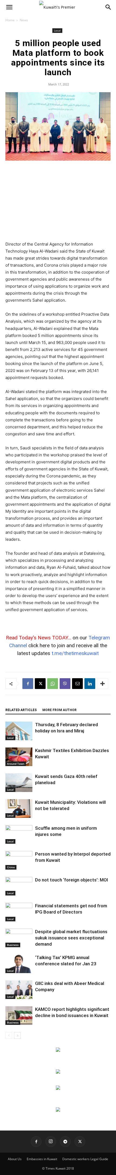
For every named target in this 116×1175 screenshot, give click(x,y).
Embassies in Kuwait (42, 1159)
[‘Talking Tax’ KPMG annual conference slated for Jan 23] (18, 964)
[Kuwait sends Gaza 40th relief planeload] (18, 782)
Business (13, 945)
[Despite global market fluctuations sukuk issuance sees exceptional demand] (18, 938)
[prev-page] (8, 1035)
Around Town (15, 764)
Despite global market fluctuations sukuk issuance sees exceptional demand (71, 938)
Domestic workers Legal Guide (85, 1159)
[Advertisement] (58, 201)
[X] (40, 683)
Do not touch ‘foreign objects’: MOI (71, 880)
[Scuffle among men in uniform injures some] (18, 834)
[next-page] (17, 1035)
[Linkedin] (89, 683)
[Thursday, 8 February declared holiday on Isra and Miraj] (18, 731)
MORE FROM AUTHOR (59, 710)
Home (10, 20)
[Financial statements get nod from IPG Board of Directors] (18, 912)
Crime (11, 867)
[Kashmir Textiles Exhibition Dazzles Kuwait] (18, 756)
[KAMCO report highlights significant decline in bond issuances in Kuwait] (18, 1015)
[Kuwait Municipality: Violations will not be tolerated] (18, 808)
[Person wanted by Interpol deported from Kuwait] (18, 860)
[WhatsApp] (52, 683)
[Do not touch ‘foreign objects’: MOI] (18, 886)
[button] (9, 7)
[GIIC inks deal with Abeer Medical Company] (18, 989)
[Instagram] (50, 1141)
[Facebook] (27, 683)
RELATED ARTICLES (21, 710)
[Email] (77, 683)
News (24, 20)
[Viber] (65, 683)
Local (57, 30)
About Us (15, 1159)
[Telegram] (65, 1141)
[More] (102, 683)
